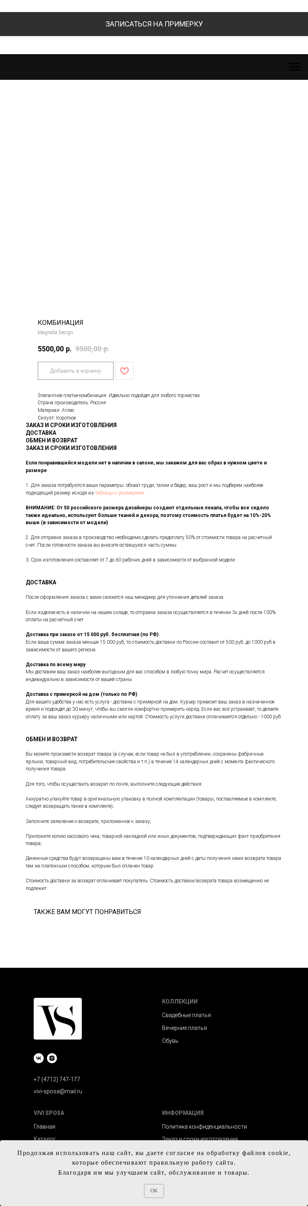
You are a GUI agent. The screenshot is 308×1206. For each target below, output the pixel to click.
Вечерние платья (184, 1028)
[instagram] (52, 1058)
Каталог (45, 1139)
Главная (44, 1126)
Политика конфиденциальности (204, 1126)
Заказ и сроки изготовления (200, 1139)
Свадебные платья (186, 1015)
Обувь (170, 1041)
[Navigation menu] (294, 67)
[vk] (39, 1058)
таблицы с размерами (119, 493)
